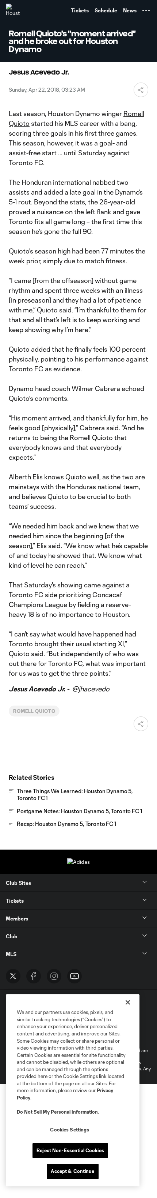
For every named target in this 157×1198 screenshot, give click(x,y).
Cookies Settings (69, 1130)
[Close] (128, 1002)
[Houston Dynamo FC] (13, 10)
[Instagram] (54, 976)
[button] (146, 10)
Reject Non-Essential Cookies (70, 1150)
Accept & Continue (72, 1171)
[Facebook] (33, 976)
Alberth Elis (26, 477)
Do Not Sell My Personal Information (57, 1112)
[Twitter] (13, 976)
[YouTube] (74, 976)
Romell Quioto (34, 711)
